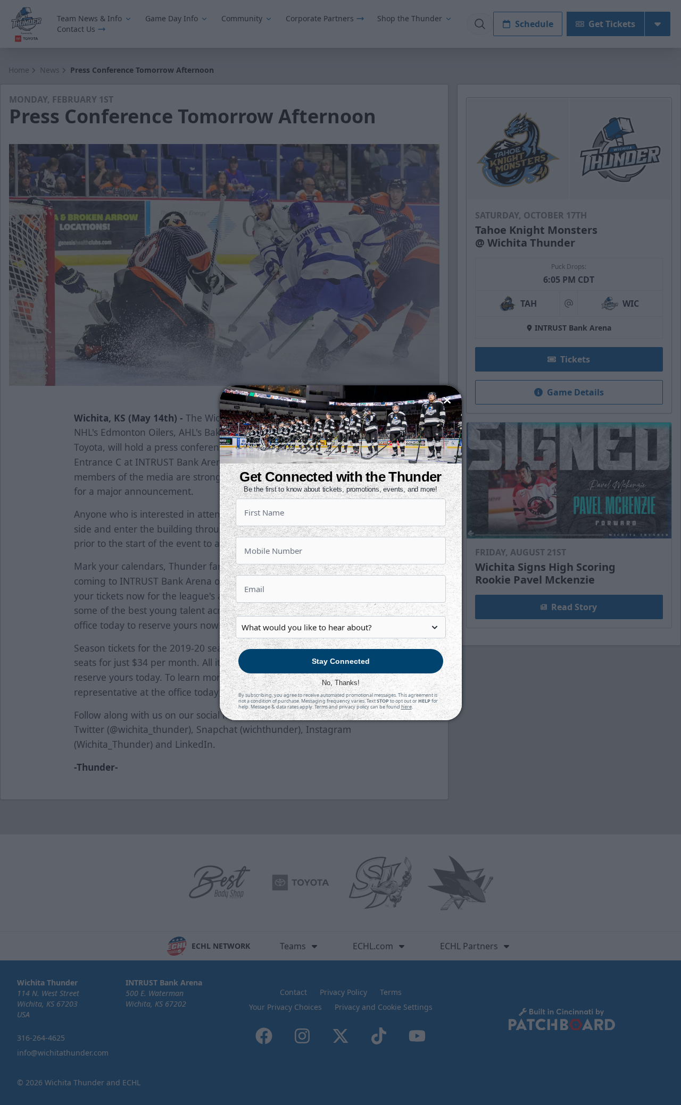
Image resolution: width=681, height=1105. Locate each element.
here (406, 706)
